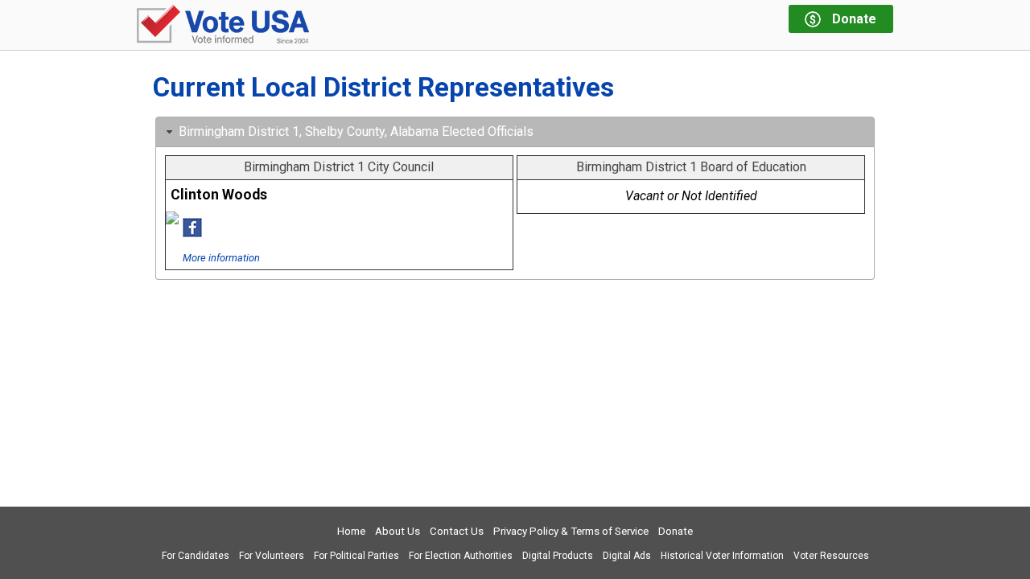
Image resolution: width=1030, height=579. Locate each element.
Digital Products (557, 555)
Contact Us (457, 531)
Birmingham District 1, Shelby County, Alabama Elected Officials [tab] (356, 131)
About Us (397, 531)
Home (351, 531)
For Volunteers (271, 555)
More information (221, 258)
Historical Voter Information (722, 555)
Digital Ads (627, 555)
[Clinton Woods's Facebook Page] (192, 232)
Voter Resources (831, 555)
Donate (675, 531)
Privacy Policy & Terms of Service (571, 531)
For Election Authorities (461, 555)
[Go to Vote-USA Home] (223, 25)
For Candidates (195, 555)
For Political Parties (356, 555)
